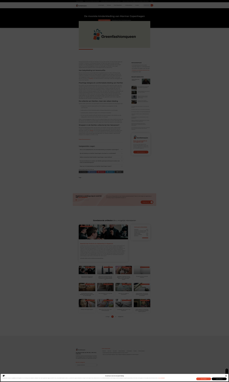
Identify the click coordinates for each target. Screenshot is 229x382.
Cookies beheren (219, 378)
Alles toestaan (204, 378)
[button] (226, 375)
